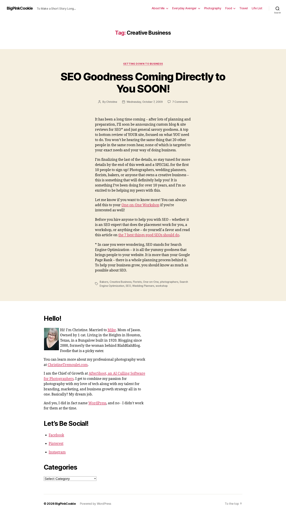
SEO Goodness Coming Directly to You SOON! (143, 82)
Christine (111, 101)
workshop (162, 285)
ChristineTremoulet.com (68, 365)
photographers (169, 281)
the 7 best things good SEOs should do (148, 235)
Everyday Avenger (184, 8)
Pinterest (56, 443)
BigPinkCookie (20, 8)
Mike (112, 330)
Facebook (56, 435)
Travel (243, 8)
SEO (128, 285)
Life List (257, 8)
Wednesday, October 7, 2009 (145, 101)
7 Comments (180, 101)
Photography (212, 8)
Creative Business (120, 281)
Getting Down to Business (143, 63)
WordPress (97, 403)
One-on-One (151, 281)
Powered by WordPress (95, 503)
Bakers (104, 281)
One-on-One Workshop (140, 205)
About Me (158, 8)
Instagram (57, 452)
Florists (137, 281)
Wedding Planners (143, 285)
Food (228, 8)
